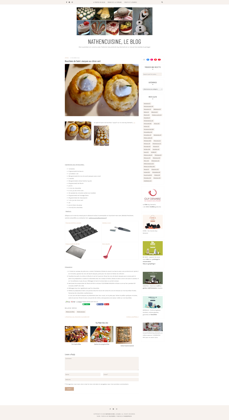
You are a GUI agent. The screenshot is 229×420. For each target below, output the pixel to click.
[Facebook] (110, 409)
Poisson (147, 158)
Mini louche (106, 244)
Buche (147, 115)
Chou (157, 123)
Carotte (147, 117)
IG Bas (147, 149)
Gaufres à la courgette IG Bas (101, 344)
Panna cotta (148, 155)
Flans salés (148, 138)
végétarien (148, 180)
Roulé (147, 169)
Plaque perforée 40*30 (72, 244)
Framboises (157, 143)
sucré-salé (148, 175)
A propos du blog (99, 2)
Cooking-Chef (149, 129)
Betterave (157, 109)
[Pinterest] (159, 60)
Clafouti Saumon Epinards (127, 346)
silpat (147, 172)
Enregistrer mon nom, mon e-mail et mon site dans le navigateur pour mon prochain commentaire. (97, 384)
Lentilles (156, 149)
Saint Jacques (81, 311)
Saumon (155, 169)
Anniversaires (149, 106)
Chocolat (148, 123)
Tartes (157, 175)
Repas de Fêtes (70, 311)
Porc (147, 160)
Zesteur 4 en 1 (106, 223)
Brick (147, 112)
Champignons (149, 120)
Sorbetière (156, 172)
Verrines (157, 178)
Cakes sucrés (157, 115)
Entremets (157, 135)
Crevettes (148, 135)
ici (134, 122)
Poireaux (158, 155)
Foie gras (157, 140)
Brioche (155, 112)
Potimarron (155, 160)
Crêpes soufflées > (132, 317)
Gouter (156, 146)
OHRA (154, 152)
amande (147, 103)
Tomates (148, 178)
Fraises (147, 143)
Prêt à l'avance (149, 163)
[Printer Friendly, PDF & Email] (73, 302)
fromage (147, 146)
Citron (147, 126)
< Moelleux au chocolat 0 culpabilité (77, 317)
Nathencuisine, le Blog (114, 41)
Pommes (157, 158)
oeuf (146, 152)
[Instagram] (151, 59)
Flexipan (148, 140)
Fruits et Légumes (130, 2)
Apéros (67, 58)
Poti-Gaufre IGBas (76, 344)
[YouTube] (155, 59)
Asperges (148, 109)
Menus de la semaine (115, 2)
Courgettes (148, 132)
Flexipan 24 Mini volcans (73, 223)
